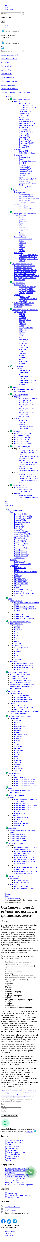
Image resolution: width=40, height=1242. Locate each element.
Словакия (22, 353)
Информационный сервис (28, 497)
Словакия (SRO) (25, 137)
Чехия (21, 233)
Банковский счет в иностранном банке (26, 195)
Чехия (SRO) (23, 139)
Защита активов (11, 1150)
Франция (22, 357)
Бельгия (22, 316)
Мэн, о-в (22, 175)
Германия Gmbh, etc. (26, 111)
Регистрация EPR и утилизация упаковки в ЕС (29, 469)
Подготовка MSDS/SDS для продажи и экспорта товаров (28, 464)
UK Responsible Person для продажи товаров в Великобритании (29, 458)
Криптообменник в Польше (24, 781)
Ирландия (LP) (24, 115)
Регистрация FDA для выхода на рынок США (27, 475)
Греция (21, 326)
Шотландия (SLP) (25, 145)
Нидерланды (23, 344)
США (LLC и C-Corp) (9, 59)
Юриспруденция (20, 487)
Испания (22, 332)
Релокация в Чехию (21, 441)
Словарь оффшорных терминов (17, 1169)
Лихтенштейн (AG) (26, 121)
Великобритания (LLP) (27, 105)
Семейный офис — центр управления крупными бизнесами (24, 305)
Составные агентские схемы (25, 272)
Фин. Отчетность (20, 215)
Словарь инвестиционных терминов (19, 1175)
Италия (21, 334)
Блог (7, 8)
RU (3, 21)
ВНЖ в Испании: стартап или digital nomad (28, 400)
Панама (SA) (23, 181)
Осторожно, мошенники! (14, 1183)
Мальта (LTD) (24, 127)
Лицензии (18, 368)
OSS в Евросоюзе (25, 239)
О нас (7, 6)
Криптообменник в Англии (24, 779)
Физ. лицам (18, 253)
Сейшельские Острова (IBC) (25, 594)
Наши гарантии (11, 1193)
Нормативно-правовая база (15, 1179)
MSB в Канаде (24, 370)
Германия (22, 243)
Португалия (23, 229)
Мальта (21, 342)
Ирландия (22, 221)
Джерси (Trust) (24, 297)
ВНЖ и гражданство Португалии (26, 413)
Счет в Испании (25, 206)
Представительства (26, 491)
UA (6, 25)
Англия (21, 217)
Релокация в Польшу (22, 437)
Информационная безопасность (17, 1177)
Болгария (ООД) (25, 103)
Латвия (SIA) (24, 119)
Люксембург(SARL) (26, 125)
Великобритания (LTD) (10, 55)
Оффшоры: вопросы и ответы (16, 1171)
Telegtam (29, 1132)
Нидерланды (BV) (25, 129)
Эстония (22, 235)
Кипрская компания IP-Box (24, 274)
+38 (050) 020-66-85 (12, 1207)
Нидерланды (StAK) (26, 289)
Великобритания (25, 320)
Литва (21, 338)
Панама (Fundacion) (26, 293)
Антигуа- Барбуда (25, 420)
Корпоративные (20, 192)
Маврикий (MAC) (25, 171)
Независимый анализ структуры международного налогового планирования (26, 278)
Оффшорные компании (23, 268)
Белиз (21, 159)
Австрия (22, 314)
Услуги (8, 1233)
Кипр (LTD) (5, 62)
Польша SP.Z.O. (7, 66)
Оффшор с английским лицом (25, 270)
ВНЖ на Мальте (25, 416)
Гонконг (22, 219)
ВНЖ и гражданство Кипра (24, 807)
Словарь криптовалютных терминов (19, 1185)
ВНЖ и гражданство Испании (25, 805)
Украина (22, 355)
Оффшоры (18, 155)
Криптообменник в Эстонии (25, 785)
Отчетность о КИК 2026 (28, 257)
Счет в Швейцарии (26, 208)
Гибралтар (22, 165)
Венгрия (22, 322)
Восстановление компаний (24, 266)
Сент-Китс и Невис (26, 426)
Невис (21, 177)
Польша (22, 227)
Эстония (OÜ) (6, 70)
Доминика (23, 424)
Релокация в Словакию (23, 439)
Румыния (22, 349)
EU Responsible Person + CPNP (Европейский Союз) (28, 452)
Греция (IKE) (24, 113)
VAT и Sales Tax (20, 237)
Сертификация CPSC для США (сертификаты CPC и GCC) (28, 480)
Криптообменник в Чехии (29, 380)
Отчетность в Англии (9, 81)
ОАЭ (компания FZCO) (27, 179)
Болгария (22, 318)
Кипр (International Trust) (28, 299)
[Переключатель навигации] (2, 41)
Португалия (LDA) (26, 133)
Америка (17, 149)
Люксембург (23, 340)
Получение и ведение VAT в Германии (15, 92)
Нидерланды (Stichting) (27, 291)
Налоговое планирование (15, 1142)
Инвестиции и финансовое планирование (24, 390)
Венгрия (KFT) (24, 109)
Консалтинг (18, 493)
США (21, 231)
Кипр (21, 223)
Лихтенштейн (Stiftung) (27, 287)
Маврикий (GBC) (25, 169)
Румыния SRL (24, 135)
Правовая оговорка (12, 1197)
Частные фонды (20, 285)
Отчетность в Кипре (8, 85)
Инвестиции (10, 1144)
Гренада (22, 422)
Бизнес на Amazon (26, 495)
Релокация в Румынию (23, 443)
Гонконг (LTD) (6, 74)
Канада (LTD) (24, 151)
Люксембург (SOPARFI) (28, 123)
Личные (17, 204)
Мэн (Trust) (23, 301)
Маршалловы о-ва (25, 173)
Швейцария (23, 361)
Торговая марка (20, 312)
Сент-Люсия (23, 428)
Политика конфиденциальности (17, 1195)
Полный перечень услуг (14, 1140)
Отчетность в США (8, 77)
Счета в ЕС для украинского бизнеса (27, 201)
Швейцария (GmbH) (26, 143)
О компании (10, 1231)
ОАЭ (20, 225)
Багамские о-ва (24, 157)
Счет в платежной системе (29, 198)
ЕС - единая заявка (26, 328)
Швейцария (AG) (25, 141)
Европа (17, 101)
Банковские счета (12, 1148)
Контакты (9, 10)
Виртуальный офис (26, 489)
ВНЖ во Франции (26, 403)
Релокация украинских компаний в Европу (23, 434)
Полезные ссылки (12, 1181)
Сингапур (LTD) (25, 187)
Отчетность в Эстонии (9, 89)
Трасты (17, 295)
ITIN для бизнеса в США (28, 255)
